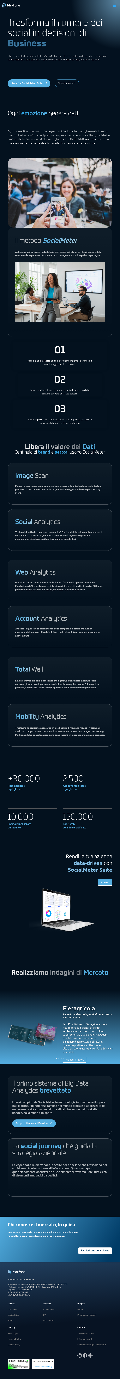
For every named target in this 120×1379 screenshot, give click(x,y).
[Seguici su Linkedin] (79, 1356)
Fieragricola (79, 1008)
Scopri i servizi (66, 83)
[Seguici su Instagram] (90, 1356)
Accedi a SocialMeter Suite (27, 83)
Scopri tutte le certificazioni (32, 1123)
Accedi (105, 882)
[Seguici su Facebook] (85, 1356)
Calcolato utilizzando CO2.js (43, 1367)
